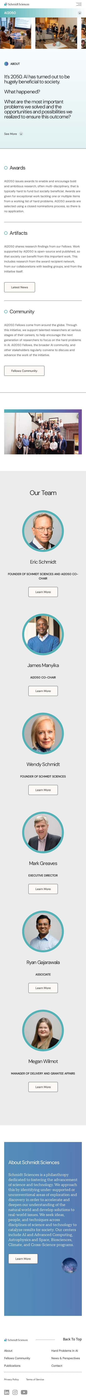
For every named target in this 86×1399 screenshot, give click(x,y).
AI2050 (10, 13)
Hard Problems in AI (64, 1351)
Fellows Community (24, 371)
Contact (56, 1366)
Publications (12, 1366)
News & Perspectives (65, 1358)
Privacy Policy (11, 1379)
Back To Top (72, 1339)
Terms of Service (35, 1379)
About (8, 1351)
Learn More (43, 592)
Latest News (19, 287)
